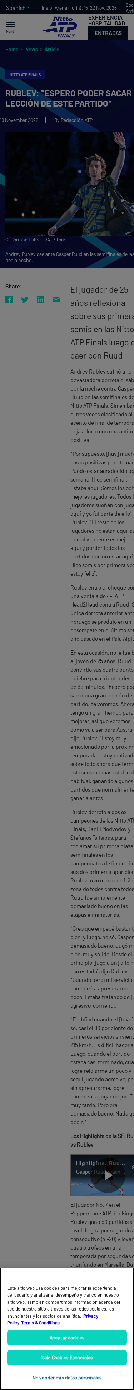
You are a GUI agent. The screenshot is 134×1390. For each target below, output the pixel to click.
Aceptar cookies (67, 1337)
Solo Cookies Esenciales (67, 1357)
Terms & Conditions (40, 1322)
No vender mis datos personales (67, 1377)
